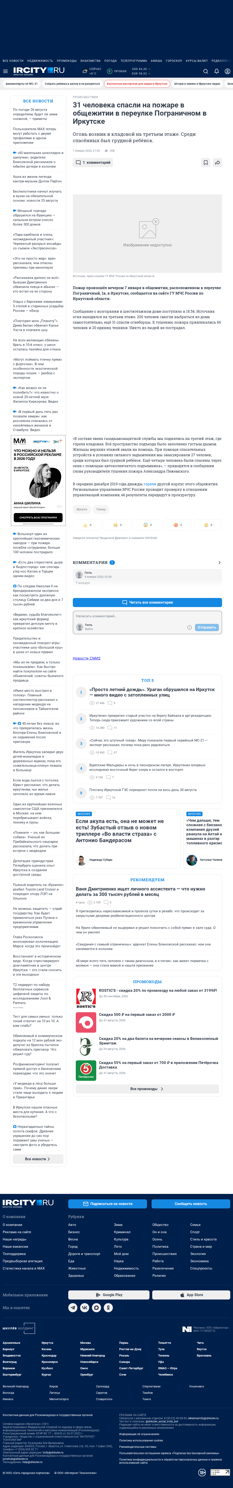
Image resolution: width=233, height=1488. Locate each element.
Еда (71, 1261)
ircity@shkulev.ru (53, 1452)
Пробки (118, 71)
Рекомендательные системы (137, 1446)
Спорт (195, 1232)
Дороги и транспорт (84, 1254)
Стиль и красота (203, 1239)
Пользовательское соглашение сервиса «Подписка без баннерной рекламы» (169, 1453)
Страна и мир (201, 1247)
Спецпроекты (201, 1268)
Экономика (199, 1261)
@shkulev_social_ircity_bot (162, 1421)
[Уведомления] (216, 71)
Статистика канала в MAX (24, 1268)
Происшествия (164, 1254)
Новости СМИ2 (87, 658)
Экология (198, 1254)
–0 (216, 591)
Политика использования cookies (141, 1440)
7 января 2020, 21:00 (86, 150)
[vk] (84, 1307)
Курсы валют (197, 60)
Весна (73, 1239)
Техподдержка (14, 1254)
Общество (160, 1225)
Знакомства (90, 60)
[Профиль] (227, 71)
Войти (89, 629)
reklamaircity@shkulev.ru (203, 1418)
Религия (159, 1276)
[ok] (108, 1307)
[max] (96, 1307)
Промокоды (67, 60)
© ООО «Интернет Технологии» (75, 1473)
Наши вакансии (15, 1247)
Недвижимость (40, 60)
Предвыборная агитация (23, 1261)
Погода (110, 60)
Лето (118, 1247)
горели (150, 483)
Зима (118, 1225)
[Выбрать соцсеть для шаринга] (217, 162)
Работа (158, 1261)
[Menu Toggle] (5, 71)
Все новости (13, 60)
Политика (160, 1247)
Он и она (159, 1232)
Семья (195, 1225)
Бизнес (74, 1232)
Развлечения (163, 1268)
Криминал (122, 1232)
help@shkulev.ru (33, 1462)
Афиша (156, 60)
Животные (77, 1268)
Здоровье (76, 1276)
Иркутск (81, 509)
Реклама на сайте (17, 1232)
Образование (124, 1276)
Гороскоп (174, 60)
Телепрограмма (134, 60)
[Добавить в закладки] (205, 162)
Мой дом (121, 1254)
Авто (72, 1225)
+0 (203, 591)
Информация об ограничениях (139, 1434)
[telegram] (72, 1307)
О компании (12, 1225)
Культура (121, 1239)
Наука (119, 1261)
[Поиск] (205, 71)
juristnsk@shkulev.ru (15, 1459)
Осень (157, 1239)
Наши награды (14, 1239)
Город (73, 1247)
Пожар (101, 509)
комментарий (96, 162)
